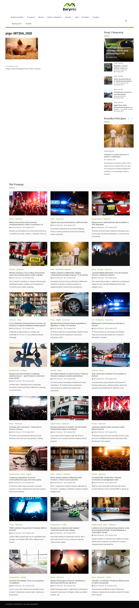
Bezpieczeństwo (17, 17)
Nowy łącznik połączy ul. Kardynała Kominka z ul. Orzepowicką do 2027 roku (123, 82)
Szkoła (19, 320)
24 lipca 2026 (120, 111)
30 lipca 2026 (120, 85)
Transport (31, 17)
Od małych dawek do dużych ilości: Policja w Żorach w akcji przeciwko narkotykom (69, 375)
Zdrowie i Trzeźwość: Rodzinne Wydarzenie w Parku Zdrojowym (110, 582)
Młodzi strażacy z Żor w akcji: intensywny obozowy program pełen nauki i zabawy (27, 274)
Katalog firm (17, 24)
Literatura (59, 474)
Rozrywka (100, 269)
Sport (77, 17)
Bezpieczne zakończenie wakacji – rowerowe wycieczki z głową (65, 529)
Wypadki (58, 320)
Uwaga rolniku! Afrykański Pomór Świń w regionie (23, 69)
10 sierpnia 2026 (111, 159)
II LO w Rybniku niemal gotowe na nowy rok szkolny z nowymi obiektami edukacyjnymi (27, 324)
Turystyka (85, 17)
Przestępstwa (100, 320)
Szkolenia (12, 269)
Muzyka (52, 577)
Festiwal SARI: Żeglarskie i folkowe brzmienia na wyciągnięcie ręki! (106, 478)
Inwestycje (12, 320)
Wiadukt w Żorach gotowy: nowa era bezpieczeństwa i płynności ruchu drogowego (121, 70)
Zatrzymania (60, 219)
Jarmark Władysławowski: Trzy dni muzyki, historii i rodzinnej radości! (110, 274)
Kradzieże (95, 370)
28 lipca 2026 (120, 98)
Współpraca (112, 524)
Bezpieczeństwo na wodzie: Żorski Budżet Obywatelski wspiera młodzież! (68, 428)
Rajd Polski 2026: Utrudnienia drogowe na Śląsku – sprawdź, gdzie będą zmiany (123, 108)
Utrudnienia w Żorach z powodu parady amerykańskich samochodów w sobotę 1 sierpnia (123, 96)
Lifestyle (96, 17)
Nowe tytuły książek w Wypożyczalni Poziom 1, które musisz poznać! (66, 478)
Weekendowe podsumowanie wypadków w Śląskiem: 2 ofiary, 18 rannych (68, 324)
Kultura (94, 269)
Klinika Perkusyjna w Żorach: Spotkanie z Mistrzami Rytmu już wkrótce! (67, 582)
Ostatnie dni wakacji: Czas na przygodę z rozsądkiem (26, 582)
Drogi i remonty (112, 44)
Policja (52, 219)
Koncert (11, 219)
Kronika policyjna (109, 151)
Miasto (41, 17)
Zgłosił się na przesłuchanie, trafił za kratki (68, 222)
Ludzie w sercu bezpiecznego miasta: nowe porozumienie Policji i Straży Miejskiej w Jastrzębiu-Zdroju (110, 530)
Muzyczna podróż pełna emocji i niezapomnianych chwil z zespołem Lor (26, 223)
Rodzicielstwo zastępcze (63, 269)
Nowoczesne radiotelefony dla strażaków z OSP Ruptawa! (110, 223)
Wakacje (23, 577)
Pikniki (52, 269)
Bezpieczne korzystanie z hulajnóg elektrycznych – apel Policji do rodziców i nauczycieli (27, 376)
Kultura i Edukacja (54, 17)
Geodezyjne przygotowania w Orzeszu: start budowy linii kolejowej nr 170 (118, 51)
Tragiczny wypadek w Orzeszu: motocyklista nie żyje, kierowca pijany (25, 478)
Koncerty (94, 423)
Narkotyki (53, 370)
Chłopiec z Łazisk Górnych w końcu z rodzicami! (116, 155)
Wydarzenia (18, 219)
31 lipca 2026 (120, 71)
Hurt (93, 320)
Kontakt (28, 24)
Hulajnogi (23, 370)
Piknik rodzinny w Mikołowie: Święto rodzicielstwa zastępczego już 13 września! (69, 274)
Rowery (64, 524)
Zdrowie (68, 17)
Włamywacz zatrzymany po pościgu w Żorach (108, 324)
